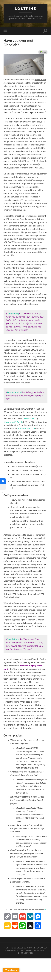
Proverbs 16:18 (14, 392)
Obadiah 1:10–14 (26, 428)
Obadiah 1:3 (13, 313)
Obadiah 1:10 (13, 639)
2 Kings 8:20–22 (29, 418)
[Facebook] (3, 481)
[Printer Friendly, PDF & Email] (42, 52)
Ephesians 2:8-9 (15, 950)
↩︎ (45, 910)
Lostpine (25, 8)
